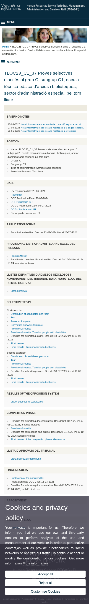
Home (5, 46)
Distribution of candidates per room (30, 313)
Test (13, 317)
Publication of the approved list (27, 478)
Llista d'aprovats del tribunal (26, 458)
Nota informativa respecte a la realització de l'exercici (48, 131)
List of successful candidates (27, 401)
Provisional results (21, 328)
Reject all (45, 583)
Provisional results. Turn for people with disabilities (38, 332)
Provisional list (18, 255)
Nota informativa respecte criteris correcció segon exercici (51, 124)
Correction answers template (27, 325)
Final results (17, 343)
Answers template (21, 321)
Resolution (16, 194)
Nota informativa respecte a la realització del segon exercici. (52, 127)
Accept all (45, 574)
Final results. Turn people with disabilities (33, 347)
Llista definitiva (19, 290)
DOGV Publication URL (24, 209)
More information (35, 563)
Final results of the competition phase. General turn (39, 439)
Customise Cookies (45, 591)
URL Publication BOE (22, 202)
